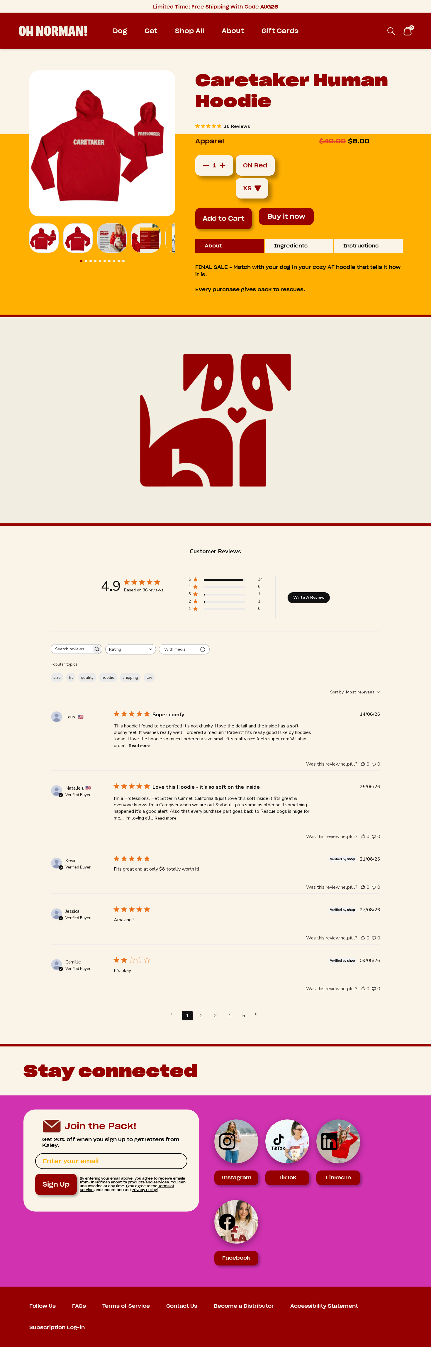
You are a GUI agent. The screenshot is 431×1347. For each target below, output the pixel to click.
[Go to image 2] (86, 261)
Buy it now (286, 216)
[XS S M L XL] (255, 188)
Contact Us (181, 1306)
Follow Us (42, 1306)
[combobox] (130, 649)
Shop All (189, 31)
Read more (139, 746)
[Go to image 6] (104, 261)
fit (71, 677)
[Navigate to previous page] (173, 1014)
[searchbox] (71, 649)
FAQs (79, 1306)
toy (149, 677)
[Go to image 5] (100, 261)
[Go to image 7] (109, 261)
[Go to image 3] (90, 261)
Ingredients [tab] (291, 245)
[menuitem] (119, 31)
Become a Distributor (244, 1306)
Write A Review (309, 597)
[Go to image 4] (95, 261)
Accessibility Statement (324, 1306)
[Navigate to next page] (257, 1014)
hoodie (108, 677)
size (57, 677)
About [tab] (213, 245)
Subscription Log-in (57, 1327)
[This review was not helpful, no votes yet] (374, 764)
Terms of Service (126, 1306)
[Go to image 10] (123, 261)
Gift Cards (280, 31)
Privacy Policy (144, 1190)
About (233, 31)
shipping (130, 677)
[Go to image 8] (114, 261)
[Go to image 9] (119, 261)
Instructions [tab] (361, 245)
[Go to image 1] (81, 261)
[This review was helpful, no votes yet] (363, 764)
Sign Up (56, 1184)
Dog (120, 31)
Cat (151, 31)
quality (87, 677)
